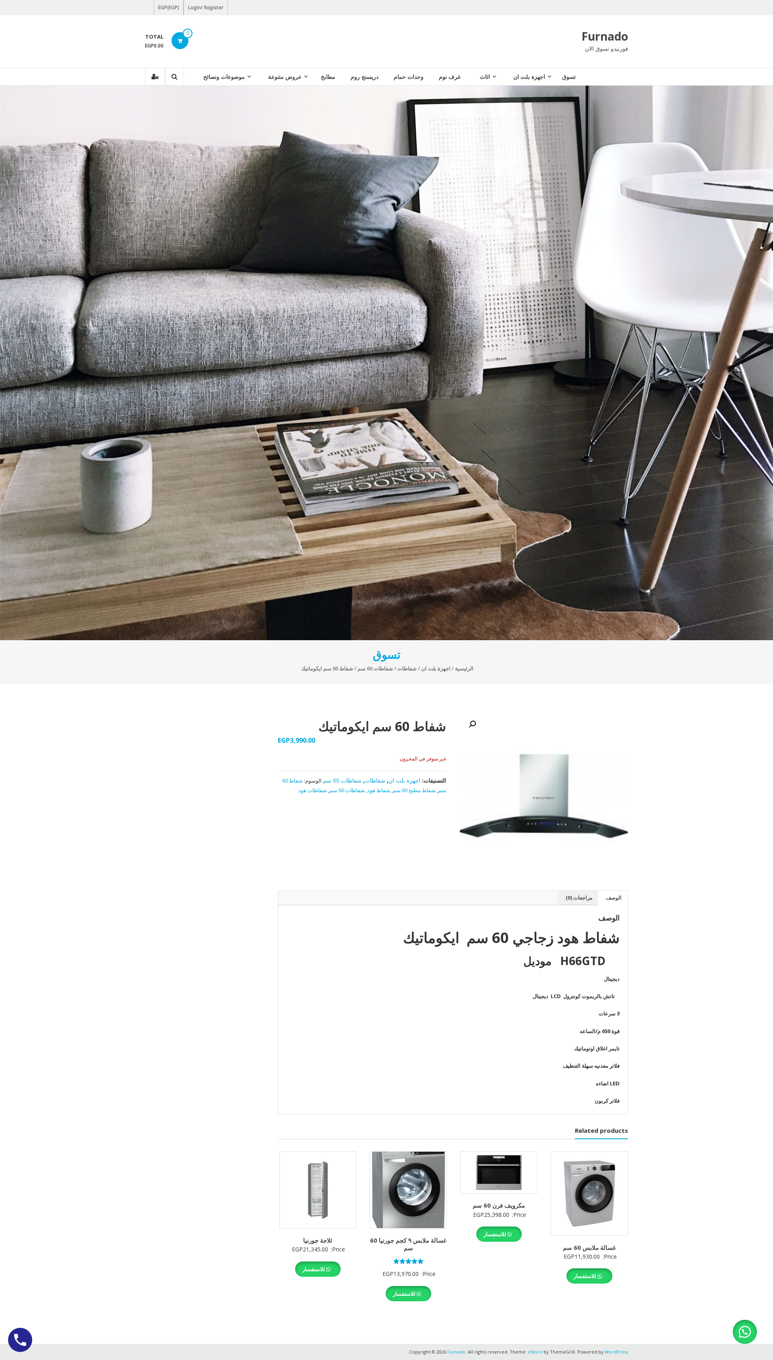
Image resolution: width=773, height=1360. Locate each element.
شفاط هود (378, 790)
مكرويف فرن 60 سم (499, 1205)
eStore (535, 1352)
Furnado (604, 36)
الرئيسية (464, 668)
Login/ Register (205, 7)
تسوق (569, 76)
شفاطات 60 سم (375, 668)
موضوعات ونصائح (224, 76)
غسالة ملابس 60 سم (589, 1247)
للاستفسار (585, 1276)
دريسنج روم (364, 76)
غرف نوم (450, 76)
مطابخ (328, 76)
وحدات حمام (409, 76)
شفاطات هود (312, 790)
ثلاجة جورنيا (317, 1240)
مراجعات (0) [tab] (579, 897)
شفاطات (407, 668)
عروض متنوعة (285, 76)
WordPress (616, 1352)
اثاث (485, 76)
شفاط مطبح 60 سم (414, 790)
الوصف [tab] (614, 897)
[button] (472, 724)
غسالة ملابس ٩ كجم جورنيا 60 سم (408, 1244)
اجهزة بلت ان (529, 76)
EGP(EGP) (168, 7)
